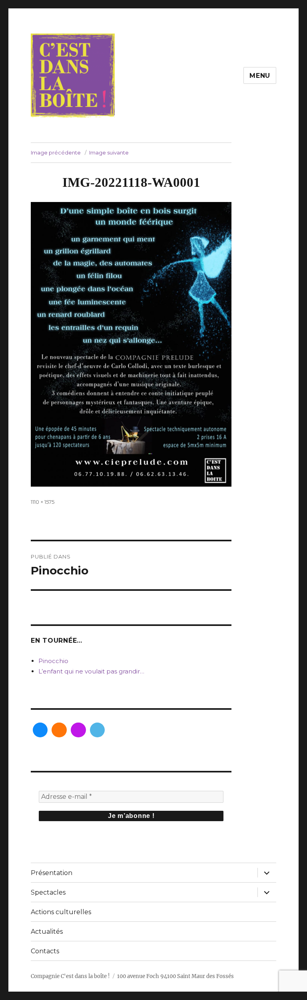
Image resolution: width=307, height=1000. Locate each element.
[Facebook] (40, 730)
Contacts (45, 951)
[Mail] (78, 730)
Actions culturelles (61, 912)
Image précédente (56, 152)
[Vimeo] (97, 730)
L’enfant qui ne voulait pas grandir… (91, 671)
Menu (259, 75)
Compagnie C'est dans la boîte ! (70, 976)
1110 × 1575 (42, 502)
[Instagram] (59, 730)
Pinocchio (53, 661)
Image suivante (109, 152)
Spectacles (48, 892)
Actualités (47, 931)
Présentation (51, 873)
